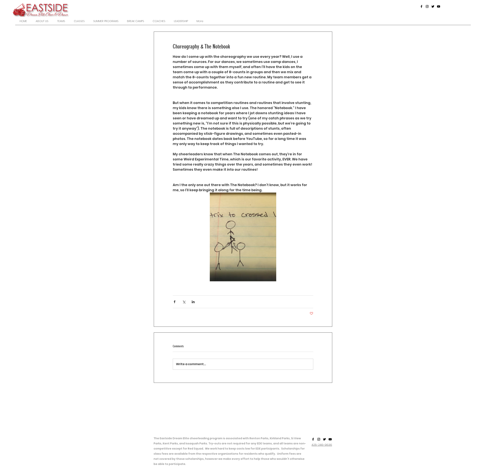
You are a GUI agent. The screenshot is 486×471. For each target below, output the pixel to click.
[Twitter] (433, 6)
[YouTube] (438, 6)
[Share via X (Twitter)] (184, 302)
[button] (61, 21)
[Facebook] (421, 6)
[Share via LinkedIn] (193, 302)
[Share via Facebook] (174, 302)
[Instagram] (427, 6)
